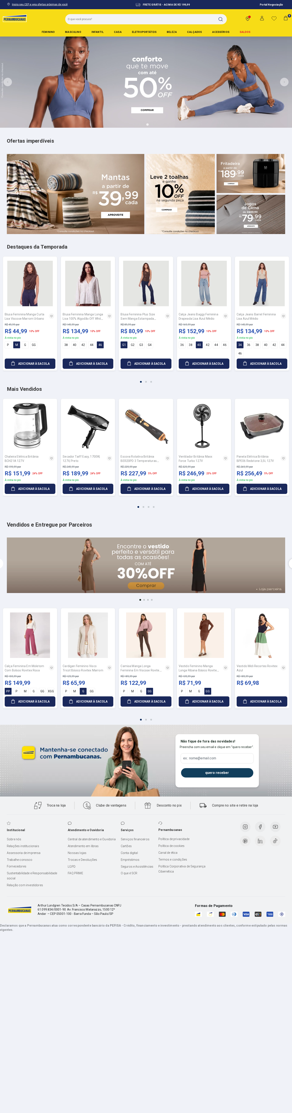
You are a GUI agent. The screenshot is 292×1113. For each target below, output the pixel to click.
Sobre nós (14, 839)
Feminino (48, 32)
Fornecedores (16, 866)
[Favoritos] (274, 18)
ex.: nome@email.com (199, 758)
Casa (118, 32)
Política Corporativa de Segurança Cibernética (181, 869)
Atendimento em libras (83, 846)
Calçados (194, 32)
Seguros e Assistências (137, 866)
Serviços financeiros (135, 839)
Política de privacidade (173, 839)
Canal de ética (167, 852)
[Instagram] (245, 827)
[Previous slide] (7, 82)
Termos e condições (172, 859)
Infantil (97, 32)
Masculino (73, 32)
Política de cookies (171, 846)
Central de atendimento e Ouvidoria (91, 839)
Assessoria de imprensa (24, 853)
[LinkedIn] (260, 841)
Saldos (245, 32)
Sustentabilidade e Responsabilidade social (32, 875)
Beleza (172, 32)
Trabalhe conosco (19, 859)
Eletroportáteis (144, 32)
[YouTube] (275, 827)
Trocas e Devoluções (82, 859)
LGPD (71, 866)
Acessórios (220, 32)
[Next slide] (284, 82)
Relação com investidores (25, 885)
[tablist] (146, 379)
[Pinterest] (245, 841)
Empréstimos (130, 859)
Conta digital (129, 853)
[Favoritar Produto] (51, 316)
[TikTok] (275, 841)
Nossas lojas (77, 853)
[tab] (135, 124)
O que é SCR (129, 873)
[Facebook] (260, 827)
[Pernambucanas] (15, 18)
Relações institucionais (23, 846)
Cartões (126, 846)
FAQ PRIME (75, 873)
